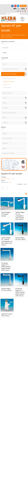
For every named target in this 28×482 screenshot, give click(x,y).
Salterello (5, 143)
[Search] (21, 14)
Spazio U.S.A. (7, 84)
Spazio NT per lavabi (9, 81)
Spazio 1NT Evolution (8, 153)
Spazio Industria (7, 93)
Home (2, 35)
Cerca (5, 52)
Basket (4, 133)
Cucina (4, 98)
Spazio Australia (7, 87)
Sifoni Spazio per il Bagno (18, 35)
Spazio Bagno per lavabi (10, 78)
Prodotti (8, 35)
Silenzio (5, 148)
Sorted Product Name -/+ (6, 178)
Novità (4, 64)
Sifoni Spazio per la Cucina (10, 69)
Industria (5, 108)
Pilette (4, 117)
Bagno (4, 103)
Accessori (5, 122)
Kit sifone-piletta (7, 138)
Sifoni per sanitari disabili (9, 112)
